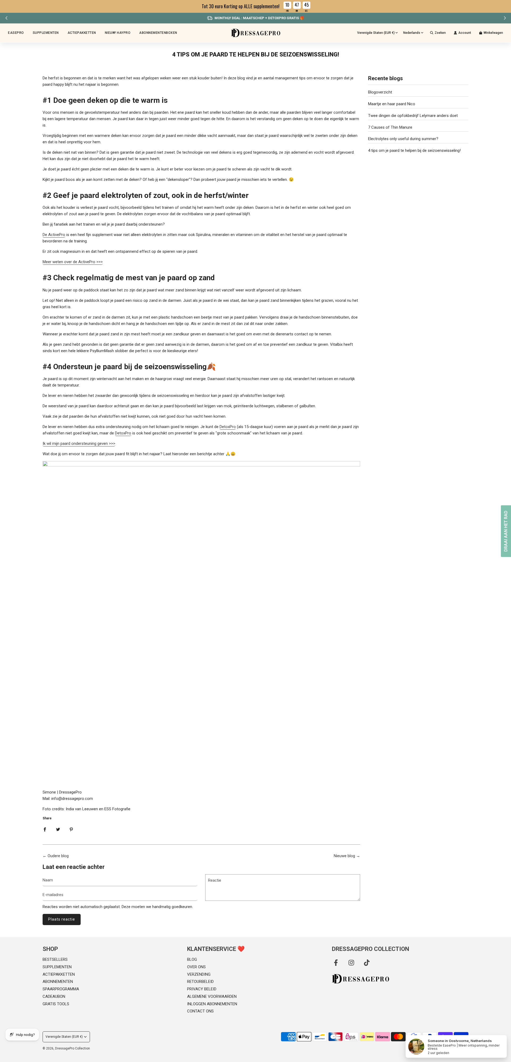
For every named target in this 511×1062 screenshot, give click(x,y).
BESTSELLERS (55, 959)
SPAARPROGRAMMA (61, 989)
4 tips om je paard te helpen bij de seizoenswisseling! (414, 150)
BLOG (192, 959)
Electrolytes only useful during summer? (403, 138)
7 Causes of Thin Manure (390, 127)
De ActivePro (54, 234)
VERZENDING (199, 974)
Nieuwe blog (344, 855)
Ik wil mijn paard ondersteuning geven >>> (79, 443)
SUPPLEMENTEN (57, 967)
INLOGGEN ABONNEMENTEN (212, 1004)
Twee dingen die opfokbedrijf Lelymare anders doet (413, 115)
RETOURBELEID (200, 981)
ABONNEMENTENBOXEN (158, 33)
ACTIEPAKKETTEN (82, 33)
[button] (504, 18)
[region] (255, 6)
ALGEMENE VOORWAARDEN (212, 996)
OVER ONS (196, 967)
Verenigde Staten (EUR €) (376, 33)
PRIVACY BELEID (201, 989)
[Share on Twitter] (58, 829)
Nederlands (411, 33)
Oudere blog (58, 855)
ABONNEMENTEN (58, 981)
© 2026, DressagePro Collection (66, 1048)
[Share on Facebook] (45, 829)
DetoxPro (228, 426)
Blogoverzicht (380, 92)
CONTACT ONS (200, 1011)
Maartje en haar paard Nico (391, 103)
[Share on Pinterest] (71, 829)
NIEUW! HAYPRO (118, 33)
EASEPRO (16, 33)
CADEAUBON (54, 996)
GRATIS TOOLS (56, 1004)
